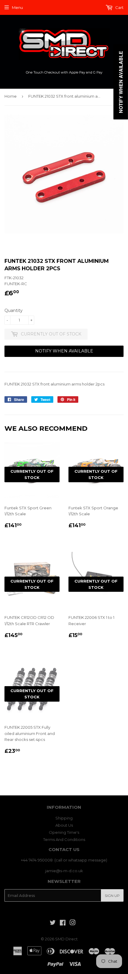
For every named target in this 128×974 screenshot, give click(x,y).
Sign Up (112, 895)
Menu (17, 7)
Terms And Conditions (64, 839)
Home (10, 96)
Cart (119, 7)
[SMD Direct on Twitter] (53, 923)
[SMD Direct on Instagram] (73, 923)
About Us (64, 825)
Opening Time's (64, 832)
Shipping (64, 818)
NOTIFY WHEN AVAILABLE (64, 351)
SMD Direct (66, 938)
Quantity (13, 310)
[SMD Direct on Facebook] (63, 923)
